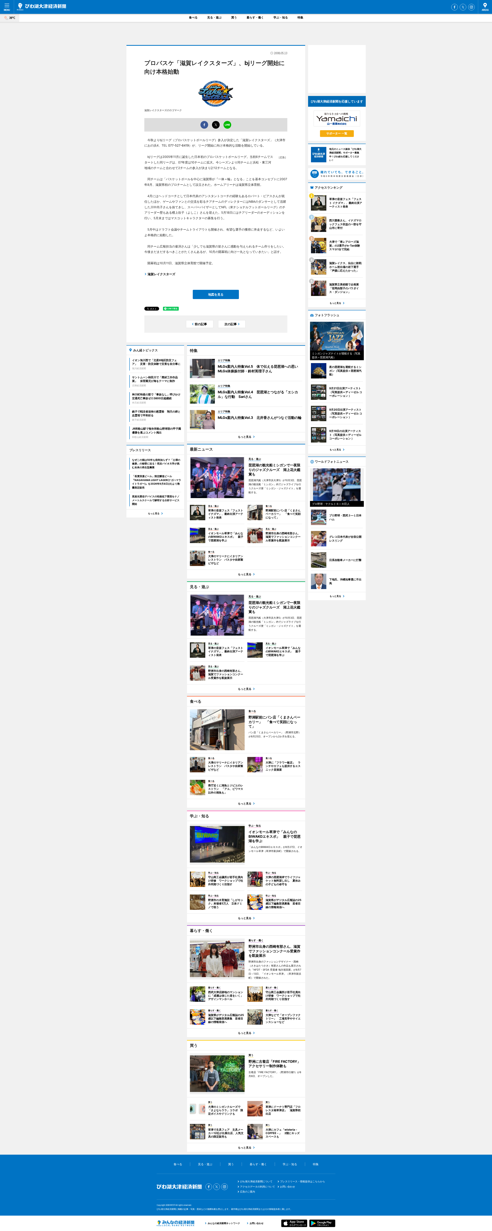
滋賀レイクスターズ (161, 274)
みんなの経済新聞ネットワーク (175, 1223)
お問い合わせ (287, 1186)
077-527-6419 (178, 145)
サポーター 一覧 (336, 133)
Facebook (454, 7)
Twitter (463, 7)
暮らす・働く (255, 17)
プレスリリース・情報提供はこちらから (302, 1181)
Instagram (471, 7)
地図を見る (216, 294)
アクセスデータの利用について (257, 1186)
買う (234, 17)
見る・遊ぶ (214, 17)
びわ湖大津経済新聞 (41, 7)
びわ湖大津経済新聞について (256, 1181)
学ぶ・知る (280, 17)
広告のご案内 (247, 1191)
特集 (300, 17)
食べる (193, 17)
